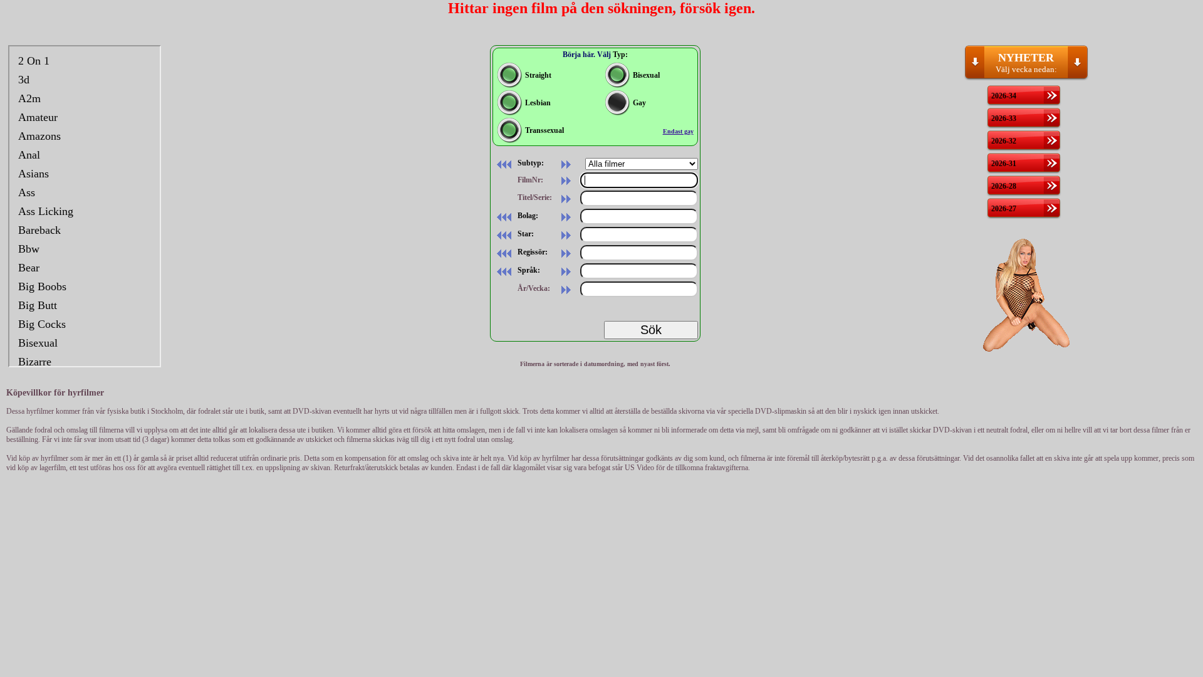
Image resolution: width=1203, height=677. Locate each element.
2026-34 (1003, 96)
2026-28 (1003, 186)
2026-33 (1003, 118)
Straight (538, 75)
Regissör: (532, 252)
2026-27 (1003, 208)
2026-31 (1003, 163)
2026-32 (1003, 141)
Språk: (528, 270)
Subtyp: (530, 163)
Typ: (620, 54)
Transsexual (544, 130)
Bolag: (527, 215)
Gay (639, 102)
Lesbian (538, 102)
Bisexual (646, 75)
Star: (525, 233)
